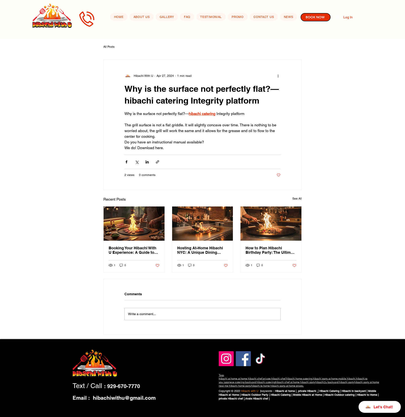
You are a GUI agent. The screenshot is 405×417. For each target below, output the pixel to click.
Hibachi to (363, 394)
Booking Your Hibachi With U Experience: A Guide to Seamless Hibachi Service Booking (132, 250)
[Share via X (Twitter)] (137, 162)
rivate (249, 398)
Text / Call (88, 386)
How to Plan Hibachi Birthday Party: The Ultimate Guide (271, 250)
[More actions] (278, 75)
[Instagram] (226, 358)
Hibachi (312, 391)
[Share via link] (157, 162)
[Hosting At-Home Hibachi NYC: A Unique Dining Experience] (202, 223)
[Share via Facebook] (126, 162)
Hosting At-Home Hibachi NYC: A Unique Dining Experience (200, 250)
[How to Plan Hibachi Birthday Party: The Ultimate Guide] (270, 223)
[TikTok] (260, 358)
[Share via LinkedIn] (147, 162)
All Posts (109, 46)
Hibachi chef (236, 398)
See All (297, 198)
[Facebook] (243, 358)
